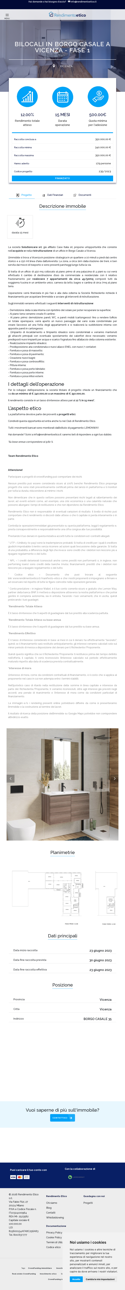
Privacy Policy (54, 1232)
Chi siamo (51, 1202)
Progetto (26, 195)
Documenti (85, 195)
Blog (49, 1207)
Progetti (88, 1202)
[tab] (22, 195)
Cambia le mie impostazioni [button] (100, 1279)
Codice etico (53, 1247)
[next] (114, 779)
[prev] (10, 779)
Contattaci (59, 1118)
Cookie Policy (54, 1237)
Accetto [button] (76, 1279)
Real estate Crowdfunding (24, 1274)
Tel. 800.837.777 (18, 1234)
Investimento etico (48, 1274)
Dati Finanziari (55, 195)
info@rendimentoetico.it (83, 1)
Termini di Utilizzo (56, 1242)
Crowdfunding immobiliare (40, 1268)
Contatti (50, 1212)
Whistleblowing (55, 1217)
